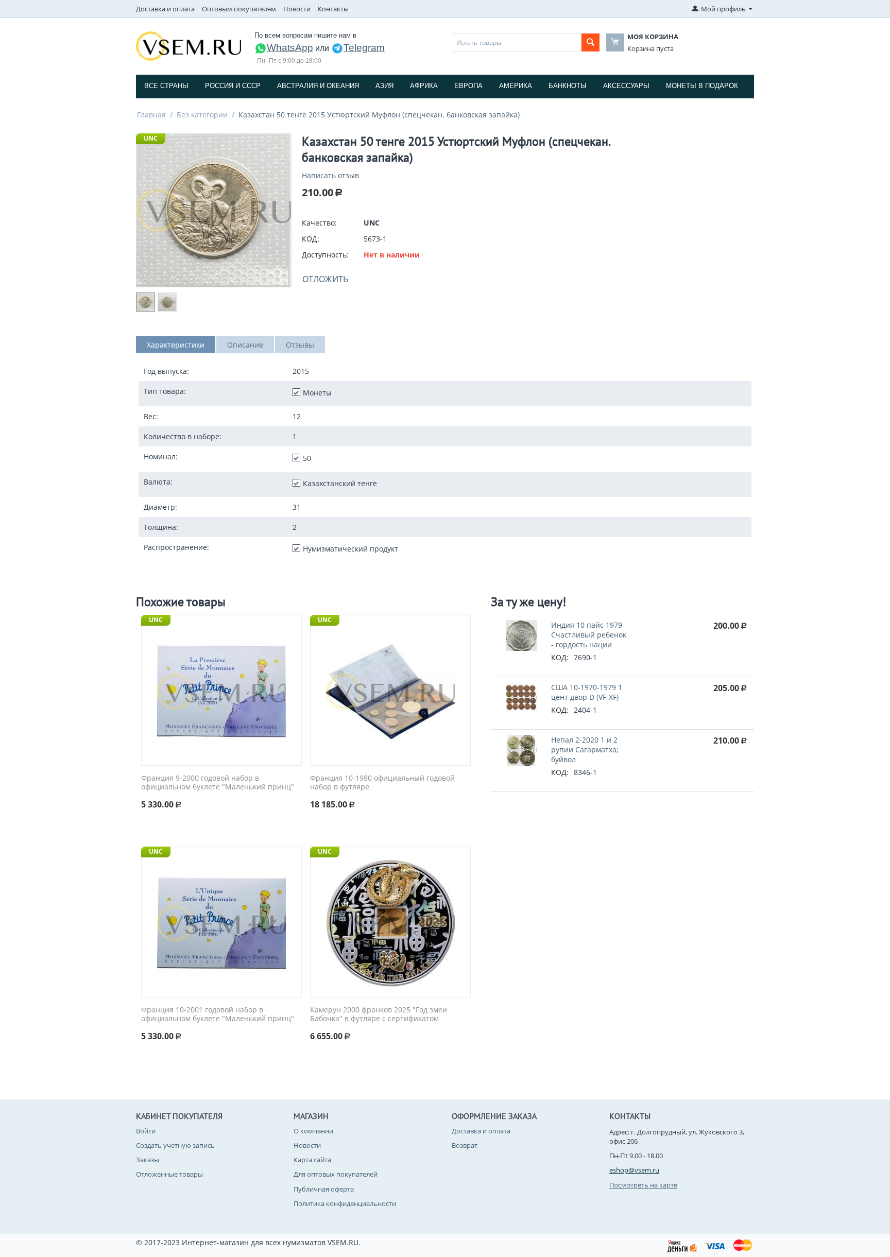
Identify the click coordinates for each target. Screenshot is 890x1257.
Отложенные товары (169, 1174)
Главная (151, 114)
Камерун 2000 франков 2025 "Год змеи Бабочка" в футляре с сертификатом (378, 1014)
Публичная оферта (324, 1189)
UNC (151, 138)
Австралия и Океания (318, 86)
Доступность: (325, 255)
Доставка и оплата (165, 8)
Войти (146, 1130)
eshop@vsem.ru (634, 1170)
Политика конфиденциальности (345, 1203)
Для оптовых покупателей (336, 1174)
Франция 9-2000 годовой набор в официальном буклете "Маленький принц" (217, 782)
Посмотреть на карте (643, 1185)
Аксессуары (626, 86)
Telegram (364, 47)
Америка (515, 86)
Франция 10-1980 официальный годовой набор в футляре (382, 782)
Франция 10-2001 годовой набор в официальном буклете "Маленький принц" (217, 1014)
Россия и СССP (233, 86)
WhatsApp (290, 47)
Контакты (333, 8)
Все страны (166, 86)
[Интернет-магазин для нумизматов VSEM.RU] (188, 45)
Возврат (464, 1145)
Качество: (319, 223)
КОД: (310, 239)
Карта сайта (312, 1159)
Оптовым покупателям (239, 8)
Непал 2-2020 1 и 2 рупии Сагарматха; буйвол (585, 749)
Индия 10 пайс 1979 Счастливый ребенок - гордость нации (588, 634)
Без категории (202, 114)
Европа (468, 86)
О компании (313, 1130)
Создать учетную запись (175, 1145)
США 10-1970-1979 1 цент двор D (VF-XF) (586, 692)
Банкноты (568, 86)
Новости (297, 8)
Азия (384, 86)
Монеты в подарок (702, 86)
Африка (424, 86)
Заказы (147, 1159)
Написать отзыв (330, 175)
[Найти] (590, 42)
